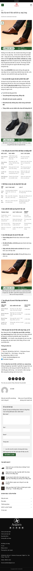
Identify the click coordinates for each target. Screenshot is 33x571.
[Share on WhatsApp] (9, 378)
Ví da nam (4, 510)
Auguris (11, 359)
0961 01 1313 (14, 355)
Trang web (6, 441)
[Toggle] (31, 498)
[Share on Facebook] (13, 378)
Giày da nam (4, 498)
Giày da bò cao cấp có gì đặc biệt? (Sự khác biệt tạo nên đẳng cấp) (18, 472)
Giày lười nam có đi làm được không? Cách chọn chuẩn (18, 467)
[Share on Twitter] (16, 378)
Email (5, 434)
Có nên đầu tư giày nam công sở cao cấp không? (17, 483)
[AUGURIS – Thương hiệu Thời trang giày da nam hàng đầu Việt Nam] (16, 5)
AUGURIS (9, 70)
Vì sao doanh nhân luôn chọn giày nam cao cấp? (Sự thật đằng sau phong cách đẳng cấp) (18, 478)
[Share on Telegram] (23, 378)
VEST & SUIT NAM (6, 507)
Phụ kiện (3, 501)
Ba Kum (14, 16)
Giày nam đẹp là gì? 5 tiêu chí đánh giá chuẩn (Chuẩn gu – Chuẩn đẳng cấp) (18, 488)
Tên (4, 427)
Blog (2, 10)
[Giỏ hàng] (31, 5)
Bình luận (6, 414)
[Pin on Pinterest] (19, 378)
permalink (23, 382)
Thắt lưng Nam (5, 504)
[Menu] (2, 5)
